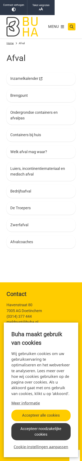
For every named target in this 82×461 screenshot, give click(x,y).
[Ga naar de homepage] (22, 27)
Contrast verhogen (13, 5)
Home (10, 43)
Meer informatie (25, 402)
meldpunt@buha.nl (22, 322)
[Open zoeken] (71, 27)
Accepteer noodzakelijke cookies (40, 431)
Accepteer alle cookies (41, 415)
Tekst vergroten (41, 5)
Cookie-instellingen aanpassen (41, 446)
